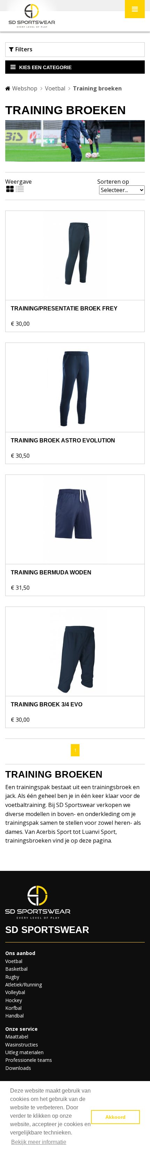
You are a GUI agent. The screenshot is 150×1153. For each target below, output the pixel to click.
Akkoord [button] (115, 1117)
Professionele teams (28, 1060)
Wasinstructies (21, 1044)
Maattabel (16, 1036)
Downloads (18, 1068)
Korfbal (13, 1008)
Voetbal (55, 88)
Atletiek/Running (23, 984)
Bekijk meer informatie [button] (38, 1142)
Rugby (12, 977)
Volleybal (15, 992)
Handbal (14, 1015)
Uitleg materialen (24, 1052)
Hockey (13, 1000)
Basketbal (16, 968)
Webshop (24, 88)
